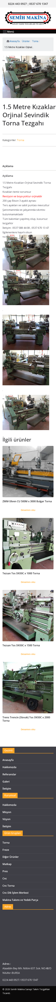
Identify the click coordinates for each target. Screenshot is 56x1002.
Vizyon (6, 819)
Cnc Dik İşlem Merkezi (15, 892)
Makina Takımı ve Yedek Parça (20, 900)
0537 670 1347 (38, 4)
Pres (5, 871)
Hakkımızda (9, 767)
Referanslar (9, 774)
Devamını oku (28, 510)
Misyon (6, 812)
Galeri (5, 781)
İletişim (6, 788)
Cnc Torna (8, 885)
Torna (20, 140)
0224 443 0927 (17, 4)
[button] (54, 60)
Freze (5, 850)
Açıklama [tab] (7, 166)
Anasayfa (14, 41)
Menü (10, 31)
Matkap (7, 864)
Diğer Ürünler (10, 857)
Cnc (4, 878)
